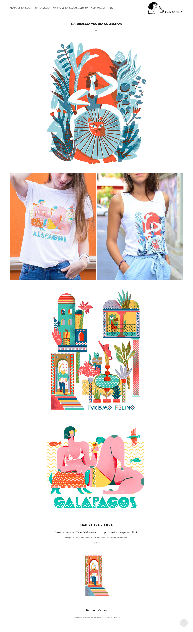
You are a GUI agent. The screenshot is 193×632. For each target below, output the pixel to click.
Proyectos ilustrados (21, 8)
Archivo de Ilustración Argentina (70, 8)
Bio (111, 8)
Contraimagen (99, 8)
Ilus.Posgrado (42, 8)
